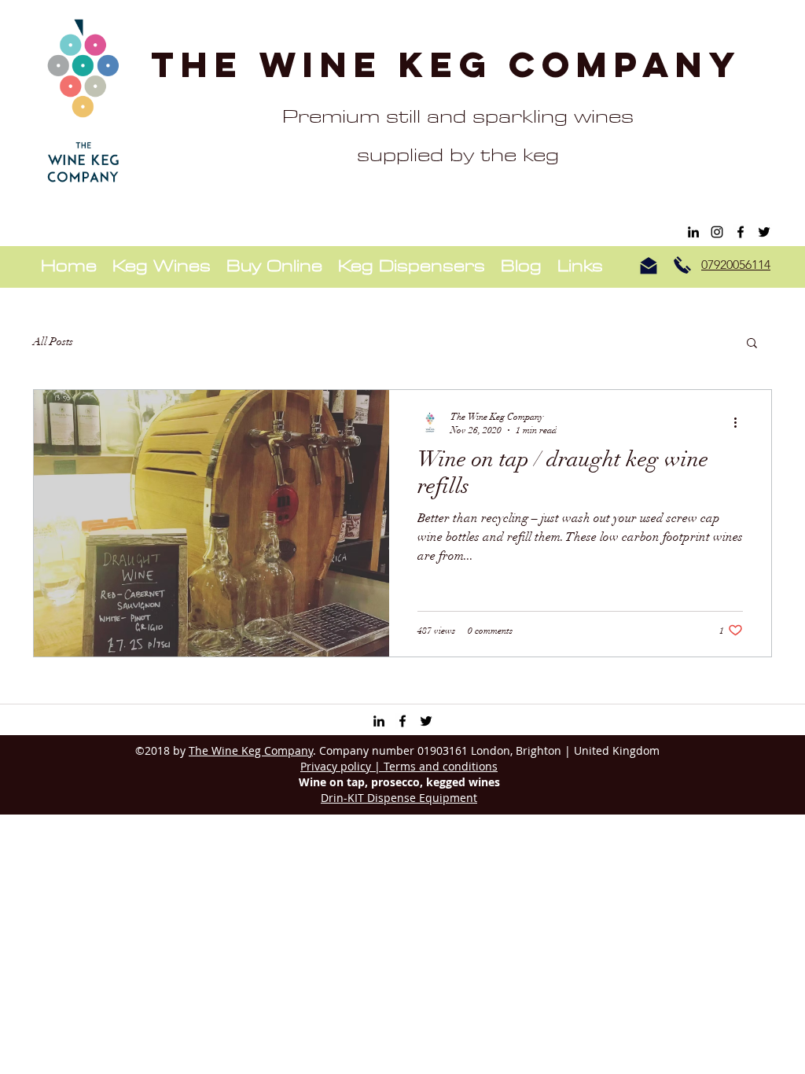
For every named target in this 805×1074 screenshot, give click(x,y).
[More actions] (740, 422)
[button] (751, 344)
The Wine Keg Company (446, 64)
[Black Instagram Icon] (717, 232)
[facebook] (740, 232)
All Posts (53, 341)
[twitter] (764, 232)
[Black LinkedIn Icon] (693, 232)
